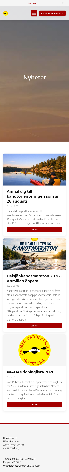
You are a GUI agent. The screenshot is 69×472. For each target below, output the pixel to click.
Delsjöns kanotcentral (52, 13)
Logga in (32, 3)
